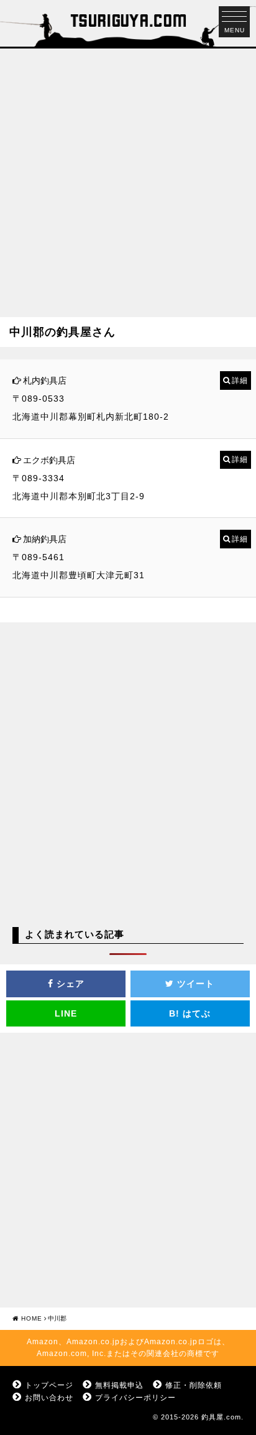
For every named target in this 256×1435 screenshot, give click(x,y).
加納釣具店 (44, 539)
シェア (69, 984)
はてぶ (190, 1013)
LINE (66, 1013)
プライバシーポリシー (135, 1397)
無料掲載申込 (119, 1385)
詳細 (240, 380)
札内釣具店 (44, 380)
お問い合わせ (49, 1397)
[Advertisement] (128, 176)
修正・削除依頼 (193, 1385)
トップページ (49, 1385)
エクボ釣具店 (49, 460)
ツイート (194, 984)
